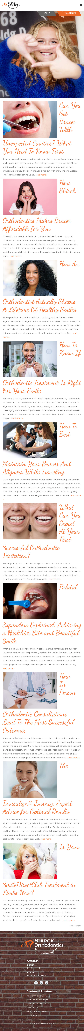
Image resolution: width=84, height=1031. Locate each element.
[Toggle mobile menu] (80, 5)
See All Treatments (34, 1016)
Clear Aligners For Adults (37, 1000)
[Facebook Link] (36, 983)
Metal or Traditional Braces (38, 996)
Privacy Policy (34, 1023)
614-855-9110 (33, 968)
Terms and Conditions (47, 1023)
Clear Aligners (32, 1008)
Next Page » (75, 926)
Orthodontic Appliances (37, 1012)
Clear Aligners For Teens (37, 1004)
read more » (41, 175)
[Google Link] (41, 983)
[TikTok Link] (46, 983)
